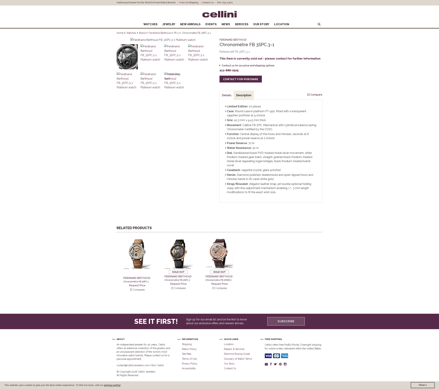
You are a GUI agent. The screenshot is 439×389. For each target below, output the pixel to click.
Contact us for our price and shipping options (248, 65)
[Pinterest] (280, 364)
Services (241, 24)
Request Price (137, 285)
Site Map (186, 353)
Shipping (187, 344)
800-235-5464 (225, 2)
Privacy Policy (189, 363)
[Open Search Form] (319, 24)
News (226, 24)
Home (120, 33)
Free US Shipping (189, 2)
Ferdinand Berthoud (160, 33)
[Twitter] (275, 364)
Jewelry (168, 24)
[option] (137, 264)
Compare (138, 289)
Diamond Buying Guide (237, 353)
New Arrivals (190, 24)
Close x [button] (423, 385)
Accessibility (189, 368)
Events (211, 24)
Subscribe (286, 321)
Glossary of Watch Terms (238, 358)
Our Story (261, 24)
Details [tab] (226, 95)
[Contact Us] (267, 364)
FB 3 (176, 33)
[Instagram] (285, 364)
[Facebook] (271, 364)
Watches (150, 24)
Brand (142, 33)
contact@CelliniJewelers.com (133, 365)
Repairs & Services (234, 349)
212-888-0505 (229, 70)
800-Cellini (157, 365)
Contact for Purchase (240, 79)
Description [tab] (243, 95)
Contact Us (207, 2)
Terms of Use (189, 358)
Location (281, 24)
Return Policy (189, 349)
